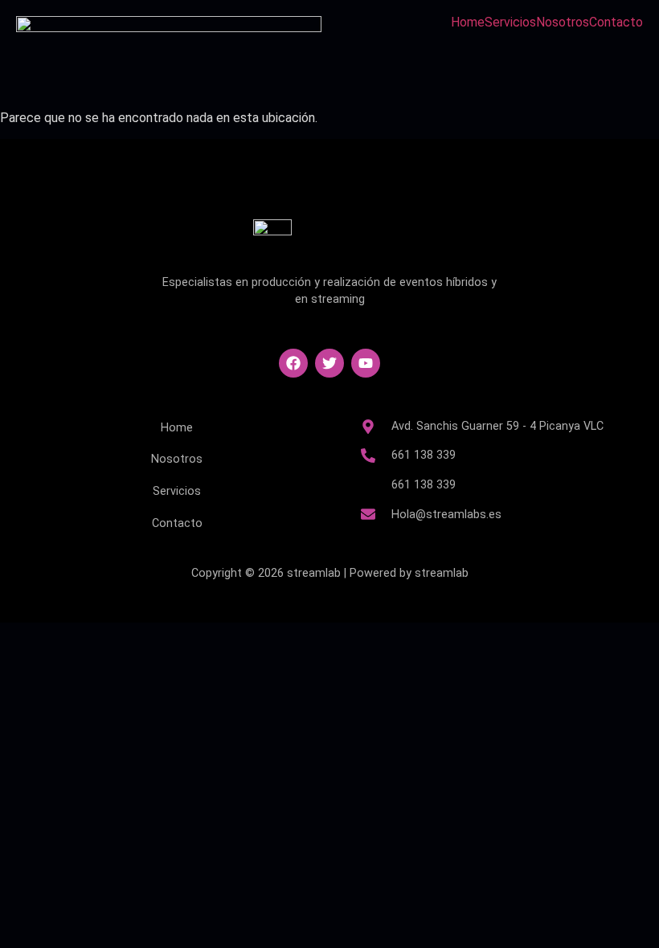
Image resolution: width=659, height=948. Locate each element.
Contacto (616, 22)
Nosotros (562, 22)
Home (468, 22)
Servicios (510, 22)
